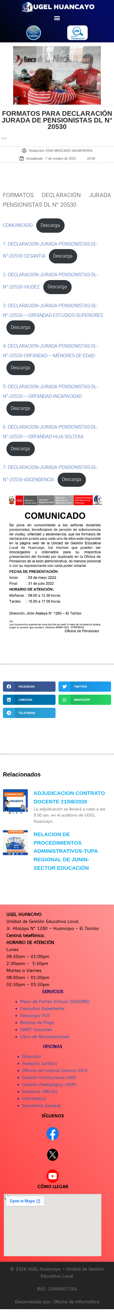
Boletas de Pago (37, 1022)
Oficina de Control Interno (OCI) (55, 1070)
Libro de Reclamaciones (44, 1036)
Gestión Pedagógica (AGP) (49, 1084)
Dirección (31, 1056)
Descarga (50, 225)
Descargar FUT (35, 1015)
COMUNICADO (18, 225)
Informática (34, 1098)
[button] (57, 18)
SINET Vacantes (36, 1029)
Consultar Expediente (42, 1008)
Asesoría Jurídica (39, 1063)
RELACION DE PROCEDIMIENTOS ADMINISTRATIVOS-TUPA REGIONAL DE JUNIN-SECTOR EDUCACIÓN (66, 851)
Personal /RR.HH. (40, 1091)
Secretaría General (41, 1105)
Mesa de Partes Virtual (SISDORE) (55, 1001)
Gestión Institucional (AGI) (49, 1077)
